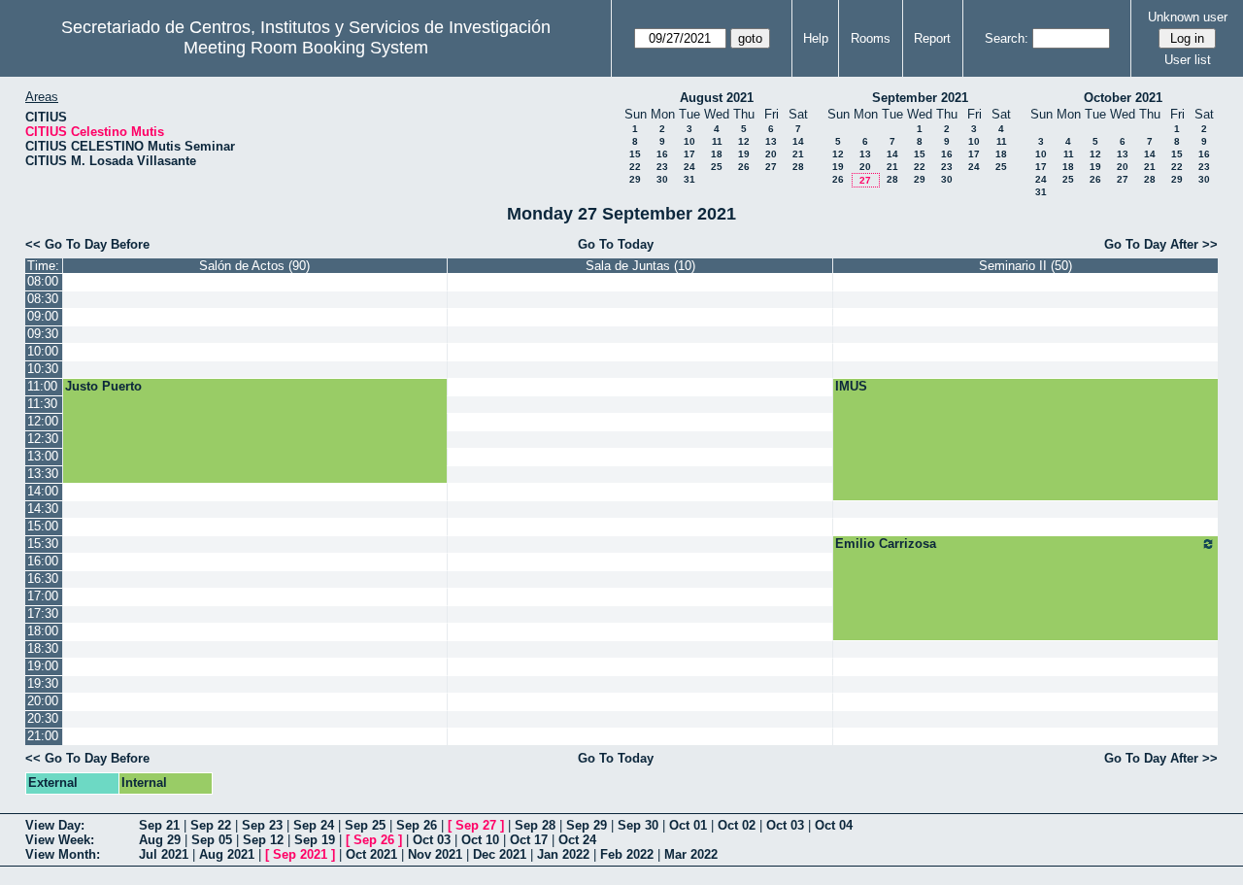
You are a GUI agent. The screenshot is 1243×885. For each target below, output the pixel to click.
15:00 (42, 526)
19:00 (42, 666)
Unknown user (1187, 17)
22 (635, 166)
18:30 (42, 648)
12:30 (42, 438)
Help (815, 38)
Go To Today (616, 244)
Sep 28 (535, 825)
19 (744, 154)
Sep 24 (313, 825)
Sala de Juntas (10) (640, 265)
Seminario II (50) (1025, 265)
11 (717, 141)
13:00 (42, 456)
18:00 (42, 631)
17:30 (42, 613)
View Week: (59, 840)
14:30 (42, 508)
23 (662, 166)
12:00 (42, 421)
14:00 (42, 491)
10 (689, 141)
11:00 (42, 386)
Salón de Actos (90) (254, 265)
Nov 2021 (435, 854)
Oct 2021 (371, 854)
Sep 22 (210, 825)
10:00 (42, 351)
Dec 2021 (499, 854)
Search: (1006, 38)
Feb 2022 (627, 854)
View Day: (54, 825)
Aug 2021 (226, 854)
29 (635, 179)
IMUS (851, 386)
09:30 (42, 333)
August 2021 (717, 97)
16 (662, 154)
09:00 (42, 316)
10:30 (42, 368)
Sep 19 (314, 840)
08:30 (42, 298)
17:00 (42, 596)
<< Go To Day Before (87, 244)
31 (689, 179)
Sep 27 (475, 825)
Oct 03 (785, 825)
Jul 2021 (163, 854)
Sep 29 (586, 825)
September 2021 (920, 97)
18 (716, 154)
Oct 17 (529, 840)
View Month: (62, 854)
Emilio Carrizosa (885, 543)
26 (744, 166)
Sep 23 (262, 825)
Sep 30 (638, 825)
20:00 (42, 701)
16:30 (42, 578)
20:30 (42, 718)
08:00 (42, 281)
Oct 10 (480, 840)
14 (798, 141)
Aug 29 (160, 840)
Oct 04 (834, 825)
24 (689, 166)
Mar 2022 (691, 854)
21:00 (42, 736)
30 (662, 179)
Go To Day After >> (1161, 244)
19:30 (42, 683)
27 (771, 166)
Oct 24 (577, 840)
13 (771, 141)
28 (798, 166)
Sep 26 (416, 825)
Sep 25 (365, 825)
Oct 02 (737, 825)
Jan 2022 (563, 854)
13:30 (42, 473)
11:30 (42, 403)
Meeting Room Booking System (306, 47)
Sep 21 (159, 825)
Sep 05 (211, 840)
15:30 (42, 543)
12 (744, 141)
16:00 (42, 561)
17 (689, 154)
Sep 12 (263, 840)
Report (932, 38)
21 (798, 154)
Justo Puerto (103, 386)
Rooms (870, 38)
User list (1187, 59)
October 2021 (1123, 97)
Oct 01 (688, 825)
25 (716, 166)
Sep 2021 (300, 854)
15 (635, 154)
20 (771, 154)
